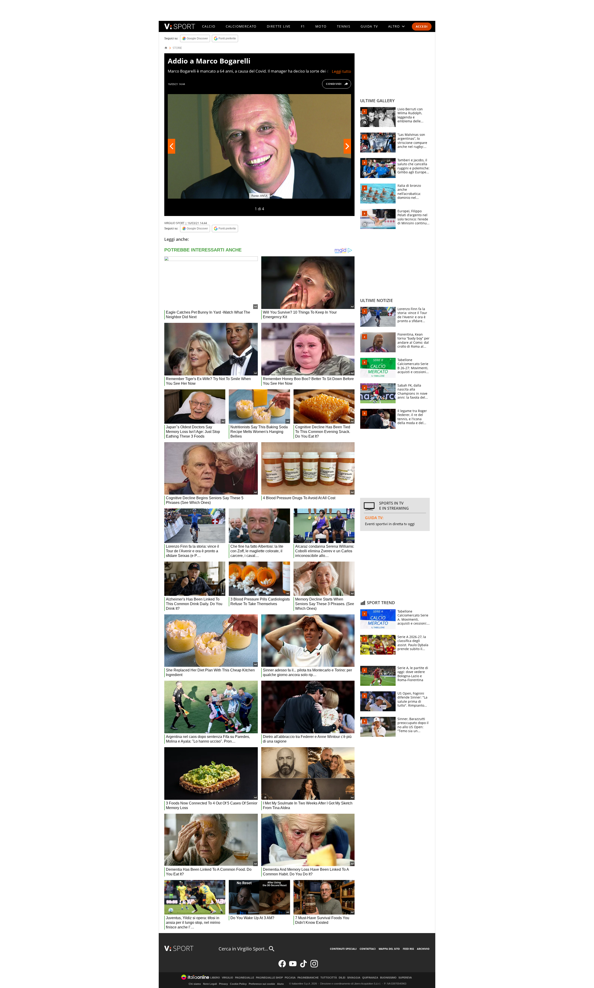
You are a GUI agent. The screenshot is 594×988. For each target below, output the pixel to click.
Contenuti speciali (343, 948)
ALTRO (394, 26)
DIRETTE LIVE (279, 26)
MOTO (321, 26)
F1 (303, 26)
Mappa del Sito (389, 948)
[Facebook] (282, 966)
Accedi (422, 27)
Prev (171, 146)
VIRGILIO (227, 977)
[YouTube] (293, 966)
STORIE (177, 48)
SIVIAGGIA (353, 977)
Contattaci (368, 948)
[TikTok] (303, 966)
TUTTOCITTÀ (328, 977)
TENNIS (343, 26)
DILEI (342, 977)
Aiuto (280, 983)
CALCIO (208, 26)
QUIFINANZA (370, 977)
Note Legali (210, 983)
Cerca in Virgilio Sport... (243, 949)
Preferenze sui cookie (262, 983)
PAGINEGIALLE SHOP (269, 977)
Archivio (423, 948)
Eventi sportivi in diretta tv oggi (390, 523)
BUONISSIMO (388, 977)
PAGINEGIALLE (244, 977)
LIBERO (215, 977)
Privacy (223, 983)
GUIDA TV (369, 26)
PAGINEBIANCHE (308, 977)
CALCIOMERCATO (241, 26)
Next (347, 146)
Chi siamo (195, 983)
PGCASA (290, 977)
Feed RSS (408, 948)
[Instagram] (314, 966)
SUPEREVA (405, 977)
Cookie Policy (238, 983)
